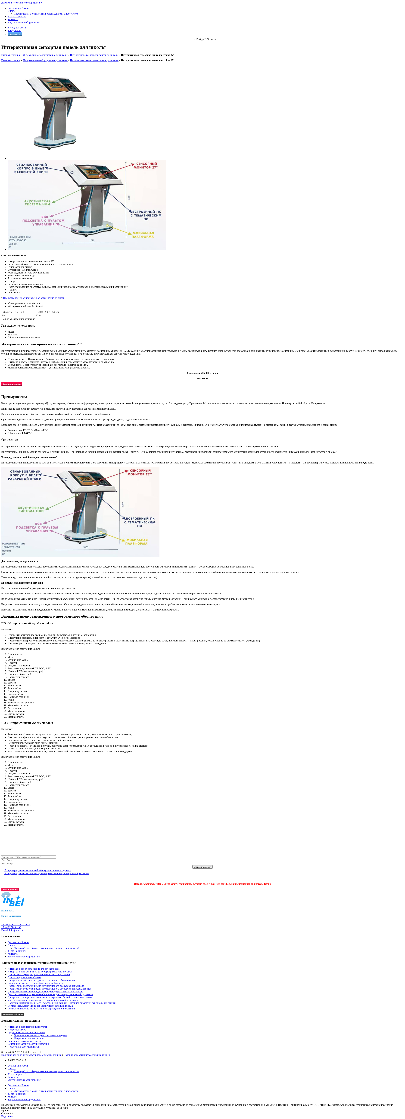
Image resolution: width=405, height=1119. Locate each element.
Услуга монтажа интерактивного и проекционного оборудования (43, 1000)
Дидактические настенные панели (26, 1032)
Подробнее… (8, 1116)
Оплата (12, 10)
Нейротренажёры (17, 1029)
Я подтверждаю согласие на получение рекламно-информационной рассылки (46, 873)
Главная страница (10, 55)
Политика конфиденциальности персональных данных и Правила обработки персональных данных (62, 1003)
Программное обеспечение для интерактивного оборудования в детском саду (49, 988)
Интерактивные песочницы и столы (27, 1026)
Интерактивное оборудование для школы (45, 55)
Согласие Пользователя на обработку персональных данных (40, 1005)
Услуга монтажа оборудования (24, 22)
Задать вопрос (10, 889)
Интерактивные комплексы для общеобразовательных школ (40, 971)
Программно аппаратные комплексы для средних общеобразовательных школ (50, 997)
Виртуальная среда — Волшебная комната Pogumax (35, 983)
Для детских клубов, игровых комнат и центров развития (39, 974)
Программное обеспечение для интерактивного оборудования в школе (46, 985)
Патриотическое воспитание (29, 1038)
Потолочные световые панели (24, 1046)
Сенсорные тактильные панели (24, 1041)
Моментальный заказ (13, 1014)
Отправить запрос (12, 384)
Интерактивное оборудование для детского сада (33, 968)
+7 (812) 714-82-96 (11, 927)
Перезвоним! (15, 34)
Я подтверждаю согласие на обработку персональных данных (37, 870)
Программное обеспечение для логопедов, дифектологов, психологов (45, 991)
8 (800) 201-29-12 (17, 27)
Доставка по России (18, 8)
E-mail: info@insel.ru (12, 930)
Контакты (13, 19)
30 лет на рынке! (17, 16)
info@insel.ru (14, 30)
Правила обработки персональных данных (87, 1055)
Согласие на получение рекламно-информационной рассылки (41, 1008)
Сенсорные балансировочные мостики (29, 1043)
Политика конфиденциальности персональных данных (31, 1055)
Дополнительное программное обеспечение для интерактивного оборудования (50, 994)
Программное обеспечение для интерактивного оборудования (41, 980)
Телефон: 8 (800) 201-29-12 (15, 924)
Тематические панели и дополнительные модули (40, 1035)
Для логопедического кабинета (24, 977)
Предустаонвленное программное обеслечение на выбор (34, 298)
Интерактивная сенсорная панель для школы (94, 55)
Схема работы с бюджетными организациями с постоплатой (46, 13)
